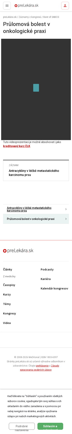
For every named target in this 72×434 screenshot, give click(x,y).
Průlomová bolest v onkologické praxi (31, 218)
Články (7, 270)
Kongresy (9, 314)
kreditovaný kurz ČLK (16, 146)
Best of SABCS (51, 17)
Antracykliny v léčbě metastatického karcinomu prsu (34, 173)
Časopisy (9, 285)
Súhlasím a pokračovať (50, 427)
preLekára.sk (20, 7)
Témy (7, 304)
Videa (7, 323)
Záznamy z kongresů (30, 17)
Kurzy (7, 295)
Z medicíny (9, 276)
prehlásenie (42, 365)
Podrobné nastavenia (21, 427)
